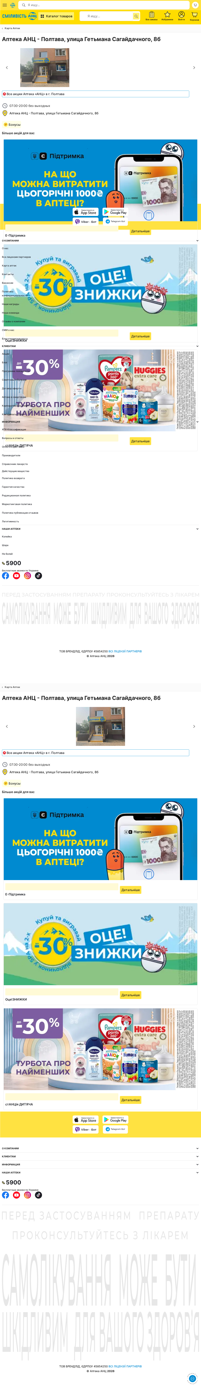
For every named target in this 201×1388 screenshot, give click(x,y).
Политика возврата (13, 478)
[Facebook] (5, 575)
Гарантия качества (13, 486)
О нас (5, 248)
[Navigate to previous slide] (7, 68)
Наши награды (10, 304)
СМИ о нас (8, 330)
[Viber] (86, 222)
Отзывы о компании (13, 321)
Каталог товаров (59, 16)
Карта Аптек (12, 28)
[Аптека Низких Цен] (20, 16)
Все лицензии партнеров (16, 256)
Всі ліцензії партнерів (125, 651)
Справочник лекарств (15, 464)
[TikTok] (38, 575)
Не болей (7, 553)
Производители (11, 455)
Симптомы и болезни (14, 379)
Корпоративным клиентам (17, 405)
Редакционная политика (16, 495)
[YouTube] (16, 575)
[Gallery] (100, 67)
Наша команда (10, 312)
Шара (5, 545)
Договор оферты (11, 388)
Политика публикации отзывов (20, 512)
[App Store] (86, 212)
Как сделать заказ (13, 414)
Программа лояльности (16, 371)
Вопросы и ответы (12, 438)
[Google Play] (115, 212)
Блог (4, 362)
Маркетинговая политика (17, 504)
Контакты (8, 274)
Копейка (7, 536)
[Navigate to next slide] (194, 68)
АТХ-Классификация (14, 429)
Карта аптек (9, 265)
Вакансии (7, 282)
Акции (5, 353)
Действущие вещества (15, 471)
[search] (136, 16)
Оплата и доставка (13, 446)
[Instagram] (27, 575)
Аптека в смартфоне (14, 397)
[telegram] (115, 222)
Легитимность (10, 521)
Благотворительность (15, 338)
